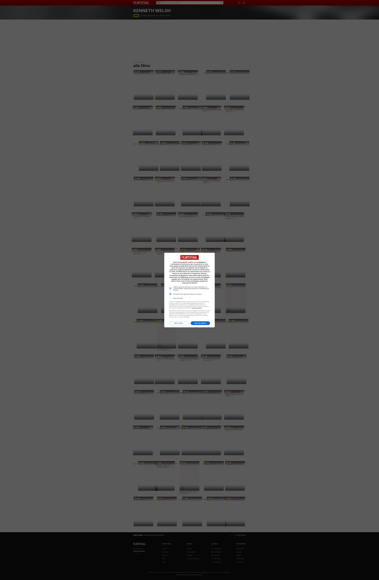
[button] (189, 298)
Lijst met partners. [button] (197, 308)
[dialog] (189, 290)
